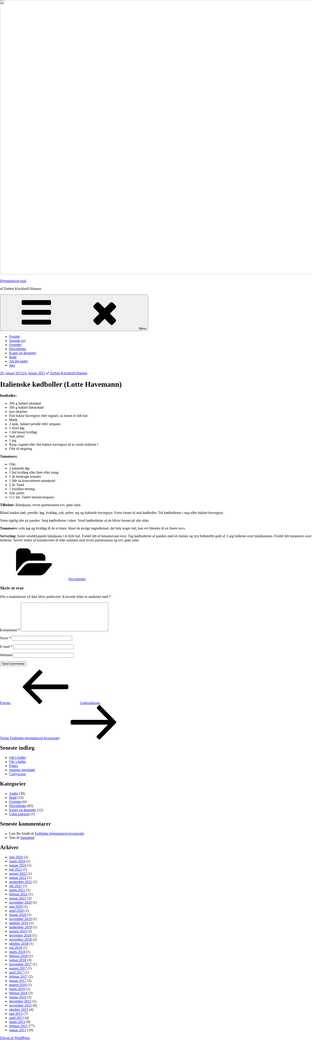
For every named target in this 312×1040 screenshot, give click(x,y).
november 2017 (20, 964)
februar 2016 (18, 993)
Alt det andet (18, 361)
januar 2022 (17, 878)
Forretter (15, 345)
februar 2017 (18, 976)
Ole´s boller (17, 762)
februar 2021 (18, 894)
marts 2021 (17, 890)
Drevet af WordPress (15, 1038)
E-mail (6, 646)
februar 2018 (18, 956)
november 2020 (20, 902)
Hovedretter (17, 349)
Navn (5, 638)
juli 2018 (15, 948)
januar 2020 (17, 915)
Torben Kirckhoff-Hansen (68, 373)
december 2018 (20, 935)
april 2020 (16, 911)
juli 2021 (15, 886)
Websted (6, 655)
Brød (12, 357)
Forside (14, 336)
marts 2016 (17, 989)
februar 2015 (18, 1026)
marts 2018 (17, 952)
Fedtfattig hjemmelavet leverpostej (59, 833)
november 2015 (20, 1005)
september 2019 (20, 927)
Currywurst (17, 774)
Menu (142, 328)
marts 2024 (17, 861)
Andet (13, 793)
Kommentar (10, 630)
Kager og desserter (22, 353)
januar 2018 (17, 960)
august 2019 (18, 931)
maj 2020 (16, 906)
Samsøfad (27, 838)
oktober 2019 (18, 923)
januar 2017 (17, 981)
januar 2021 (17, 898)
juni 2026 (16, 857)
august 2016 (18, 985)
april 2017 (16, 972)
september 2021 (20, 882)
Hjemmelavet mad (13, 281)
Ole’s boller (17, 757)
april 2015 (16, 1018)
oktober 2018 (18, 943)
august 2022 (18, 873)
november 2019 (20, 919)
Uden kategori (19, 814)
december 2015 (20, 1001)
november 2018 (20, 939)
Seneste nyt (17, 341)
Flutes (13, 766)
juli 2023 (15, 869)
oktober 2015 (18, 1009)
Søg (12, 365)
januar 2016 (17, 997)
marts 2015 (17, 1022)
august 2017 (18, 968)
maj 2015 (16, 1014)
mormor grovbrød (22, 770)
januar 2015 (17, 1030)
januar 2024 (17, 865)
